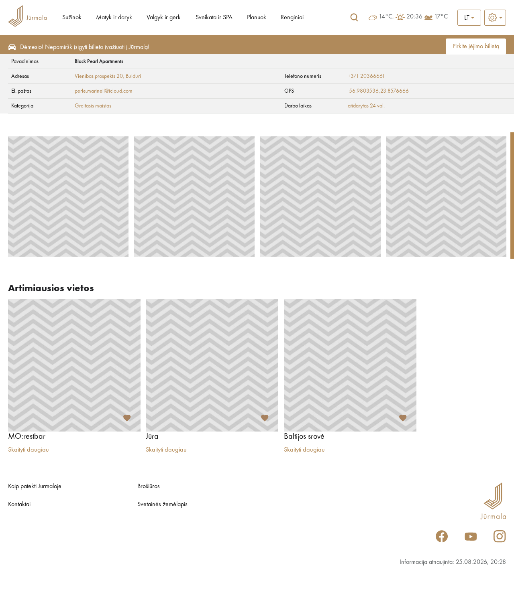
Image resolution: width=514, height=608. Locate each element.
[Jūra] (212, 365)
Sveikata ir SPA (214, 17)
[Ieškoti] (354, 17)
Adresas (20, 76)
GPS (289, 91)
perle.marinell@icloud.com (104, 91)
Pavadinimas (25, 61)
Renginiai (292, 17)
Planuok (256, 17)
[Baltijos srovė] (350, 365)
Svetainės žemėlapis (162, 504)
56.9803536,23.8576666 (379, 91)
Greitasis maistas (93, 106)
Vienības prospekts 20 (99, 76)
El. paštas (21, 91)
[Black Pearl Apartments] (68, 196)
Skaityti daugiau (28, 450)
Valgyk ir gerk (164, 17)
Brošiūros (148, 486)
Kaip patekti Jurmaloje (34, 486)
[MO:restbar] (74, 365)
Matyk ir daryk (114, 17)
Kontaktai (19, 504)
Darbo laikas (298, 106)
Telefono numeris (302, 76)
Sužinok (72, 17)
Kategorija (22, 106)
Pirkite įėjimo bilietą (476, 46)
